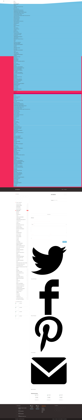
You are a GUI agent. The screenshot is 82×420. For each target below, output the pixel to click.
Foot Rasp (15, 123)
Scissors (15, 5)
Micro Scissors (16, 86)
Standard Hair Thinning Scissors (19, 11)
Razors (15, 26)
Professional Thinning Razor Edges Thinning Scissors (22, 15)
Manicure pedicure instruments (18, 21)
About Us (15, 2)
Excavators (15, 45)
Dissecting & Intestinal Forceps (18, 6)
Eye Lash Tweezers (16, 112)
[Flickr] (27, 196)
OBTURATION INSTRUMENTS (18, 44)
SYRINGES (15, 55)
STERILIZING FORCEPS (17, 81)
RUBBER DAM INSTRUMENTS (18, 54)
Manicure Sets (16, 31)
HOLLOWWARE (16, 85)
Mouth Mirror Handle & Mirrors (18, 132)
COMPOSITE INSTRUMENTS (18, 36)
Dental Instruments (16, 32)
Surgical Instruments (16, 3)
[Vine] (17, 199)
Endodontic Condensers (17, 42)
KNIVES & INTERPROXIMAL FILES (19, 161)
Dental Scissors (16, 63)
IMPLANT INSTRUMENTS (18, 162)
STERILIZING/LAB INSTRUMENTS (19, 83)
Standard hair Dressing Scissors (18, 103)
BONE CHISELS (16, 52)
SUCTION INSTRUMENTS (17, 89)
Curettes (15, 62)
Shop (42, 412)
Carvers (15, 51)
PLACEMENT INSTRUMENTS (18, 72)
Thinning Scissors (16, 122)
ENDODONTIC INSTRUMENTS (18, 66)
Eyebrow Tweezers (16, 16)
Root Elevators (16, 35)
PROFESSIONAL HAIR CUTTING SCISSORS (20, 12)
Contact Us (15, 92)
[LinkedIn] (63, 408)
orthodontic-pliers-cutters (18, 33)
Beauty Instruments (17, 102)
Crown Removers (16, 53)
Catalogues (15, 91)
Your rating (32, 223)
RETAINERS (15, 75)
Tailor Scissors (16, 27)
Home (14, 1)
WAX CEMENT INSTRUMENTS (18, 143)
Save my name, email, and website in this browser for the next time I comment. (41, 239)
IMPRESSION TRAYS (17, 84)
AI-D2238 (48, 397)
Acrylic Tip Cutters (16, 22)
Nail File (15, 24)
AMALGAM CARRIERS (17, 43)
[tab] (49, 214)
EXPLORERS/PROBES (17, 47)
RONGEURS (15, 171)
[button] (47, 93)
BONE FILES (15, 151)
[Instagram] (22, 196)
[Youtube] (19, 199)
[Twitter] (17, 196)
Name (32, 234)
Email (50, 234)
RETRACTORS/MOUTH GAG (18, 76)
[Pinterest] (24, 196)
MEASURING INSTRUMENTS (18, 70)
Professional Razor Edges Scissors (19, 13)
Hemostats (15, 7)
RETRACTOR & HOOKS (17, 56)
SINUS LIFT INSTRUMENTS (18, 80)
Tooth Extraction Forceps (17, 34)
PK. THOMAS (16, 71)
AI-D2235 (36, 397)
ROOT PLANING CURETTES (18, 172)
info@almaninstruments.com (22, 416)
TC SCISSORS (16, 90)
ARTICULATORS (16, 82)
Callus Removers (16, 23)
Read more (31, 408)
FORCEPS (15, 65)
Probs (14, 41)
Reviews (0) (48, 214)
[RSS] (22, 199)
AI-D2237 (61, 397)
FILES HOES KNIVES (17, 64)
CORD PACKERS (16, 60)
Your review (33, 225)
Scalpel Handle (16, 37)
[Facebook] (19, 196)
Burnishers (15, 142)
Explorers (15, 46)
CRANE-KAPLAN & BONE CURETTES (19, 61)
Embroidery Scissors (17, 17)
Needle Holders (16, 4)
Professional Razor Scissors (18, 14)
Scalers (15, 133)
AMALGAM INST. (16, 152)
